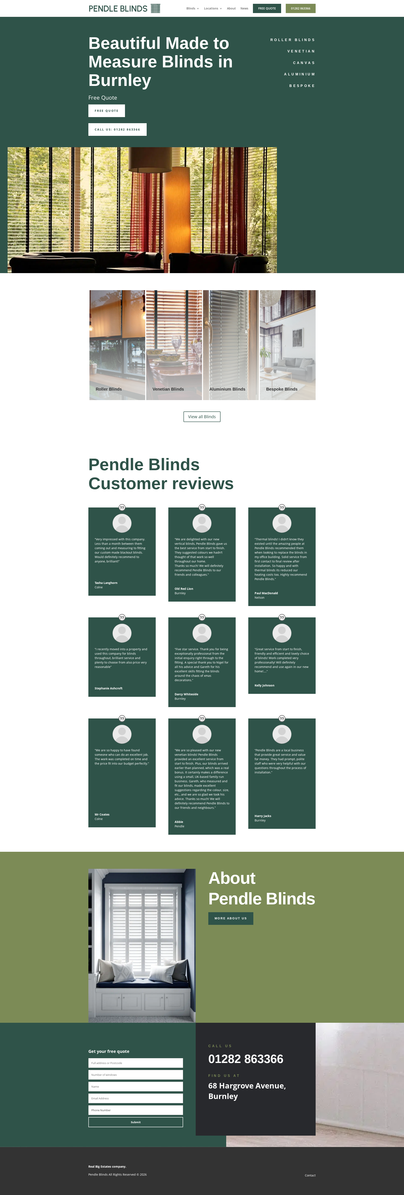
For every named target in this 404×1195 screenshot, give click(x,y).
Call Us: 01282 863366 (117, 129)
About (231, 8)
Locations (211, 8)
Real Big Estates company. (107, 1166)
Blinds (190, 8)
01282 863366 (300, 8)
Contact (310, 1175)
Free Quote (267, 8)
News (244, 8)
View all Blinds (202, 416)
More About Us (231, 918)
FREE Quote (107, 111)
